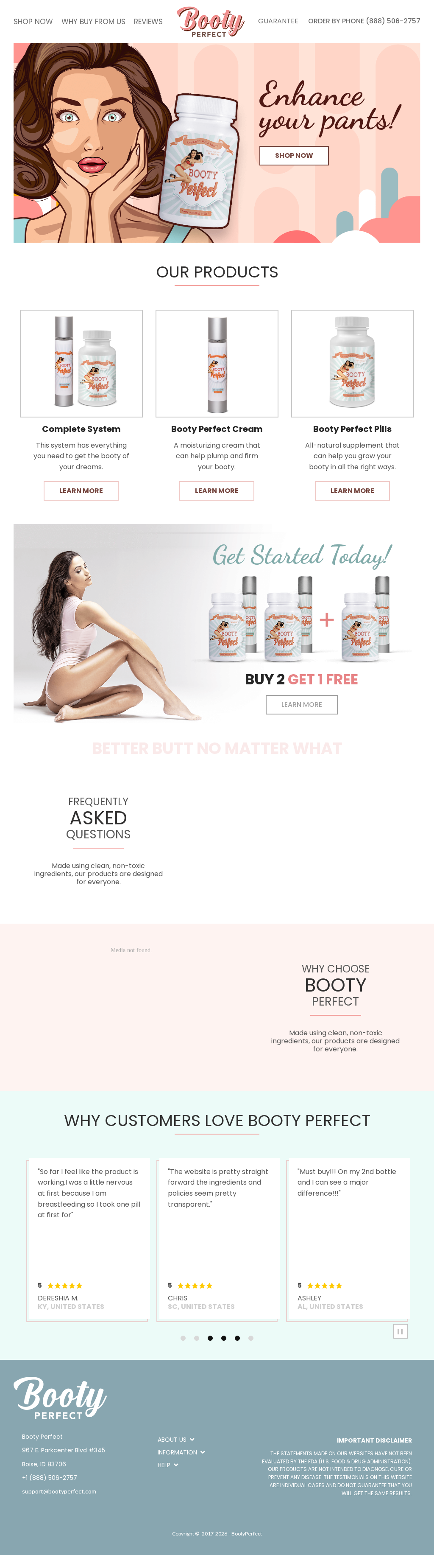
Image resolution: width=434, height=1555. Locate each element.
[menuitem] (33, 21)
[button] (294, 155)
